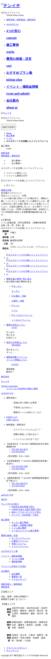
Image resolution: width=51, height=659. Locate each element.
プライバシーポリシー (16, 648)
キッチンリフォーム (21, 538)
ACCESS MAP (18, 452)
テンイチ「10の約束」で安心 (25, 515)
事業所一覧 (17, 577)
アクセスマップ (19, 579)
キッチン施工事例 (20, 522)
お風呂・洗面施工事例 (22, 525)
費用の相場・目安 (9, 535)
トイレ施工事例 (19, 528)
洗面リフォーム (19, 544)
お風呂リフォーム (20, 541)
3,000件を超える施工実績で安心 (26, 509)
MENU (4, 499)
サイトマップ (12, 650)
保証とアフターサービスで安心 (26, 512)
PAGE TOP (7, 495)
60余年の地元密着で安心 (23, 507)
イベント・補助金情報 (11, 556)
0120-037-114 (7, 393)
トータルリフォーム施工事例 (25, 531)
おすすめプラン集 (9, 551)
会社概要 (16, 574)
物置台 (4, 190)
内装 (9, 190)
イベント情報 (18, 559)
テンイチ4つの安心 (10, 504)
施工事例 (5, 520)
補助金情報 (17, 561)
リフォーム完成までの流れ (13, 566)
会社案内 (5, 571)
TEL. (20, 449)
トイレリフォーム (20, 546)
